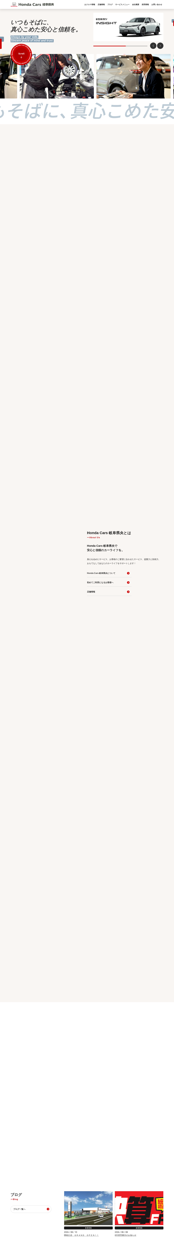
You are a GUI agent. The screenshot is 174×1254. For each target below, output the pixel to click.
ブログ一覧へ (19, 1209)
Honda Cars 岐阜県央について (101, 573)
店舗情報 (91, 592)
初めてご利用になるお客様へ (100, 582)
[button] (160, 46)
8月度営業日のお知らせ (125, 1235)
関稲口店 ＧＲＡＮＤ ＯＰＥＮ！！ (81, 1235)
